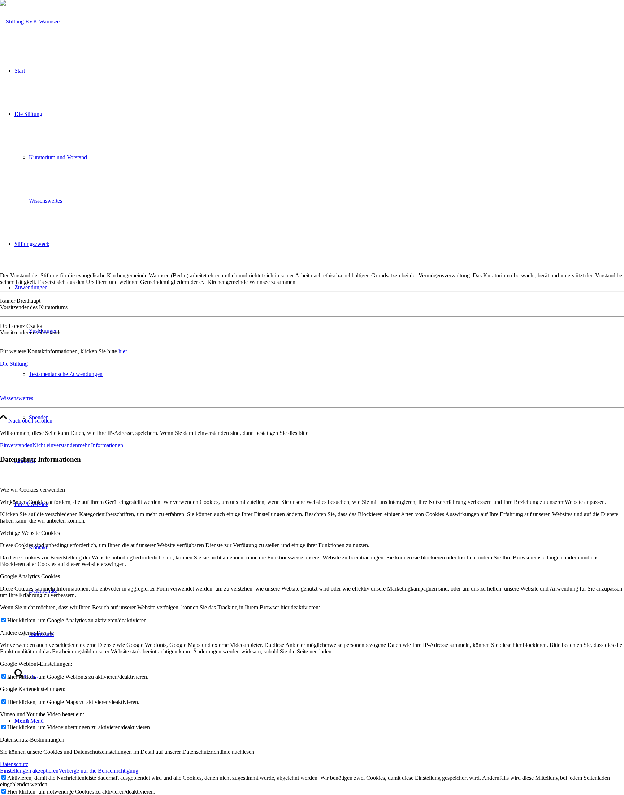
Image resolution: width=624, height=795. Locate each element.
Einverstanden (16, 445)
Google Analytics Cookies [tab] (30, 576)
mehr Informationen (100, 445)
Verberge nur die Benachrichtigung (98, 771)
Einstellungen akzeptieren (29, 771)
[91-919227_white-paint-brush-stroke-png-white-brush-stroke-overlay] (30, 21)
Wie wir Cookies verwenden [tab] (32, 490)
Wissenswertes (16, 398)
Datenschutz (14, 764)
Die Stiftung (14, 363)
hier (122, 351)
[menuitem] (326, 417)
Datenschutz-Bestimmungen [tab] (32, 739)
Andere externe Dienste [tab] (27, 633)
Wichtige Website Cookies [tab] (30, 533)
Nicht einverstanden (55, 445)
